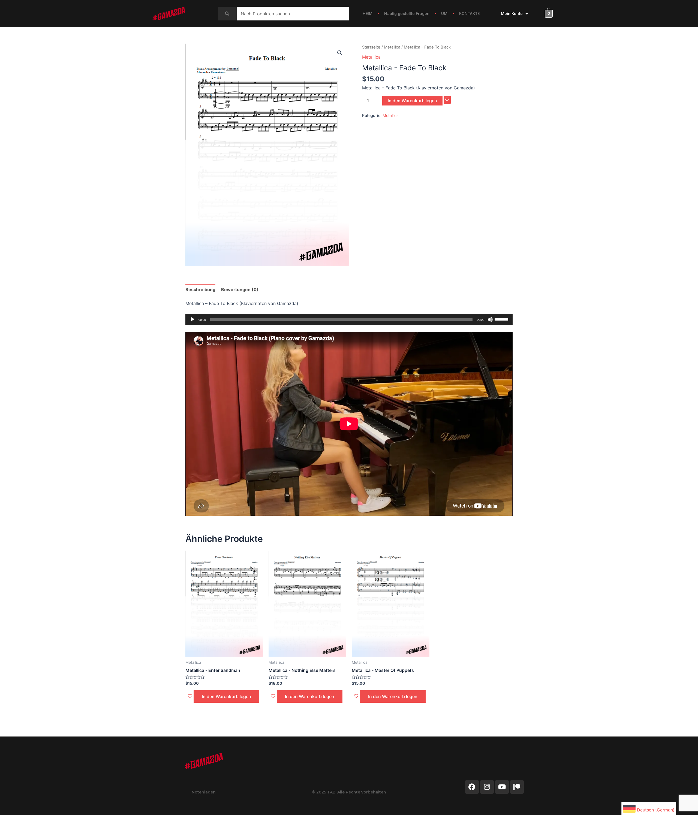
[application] (349, 319)
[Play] (192, 319)
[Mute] (490, 319)
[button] (340, 53)
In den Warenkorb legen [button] (226, 696)
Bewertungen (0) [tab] (239, 289)
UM (444, 13)
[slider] (502, 319)
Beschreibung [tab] (200, 289)
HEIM (367, 13)
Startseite (371, 47)
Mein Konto (512, 13)
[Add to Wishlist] (447, 100)
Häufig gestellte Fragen (406, 13)
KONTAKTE (469, 13)
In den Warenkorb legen (412, 100)
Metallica (392, 47)
